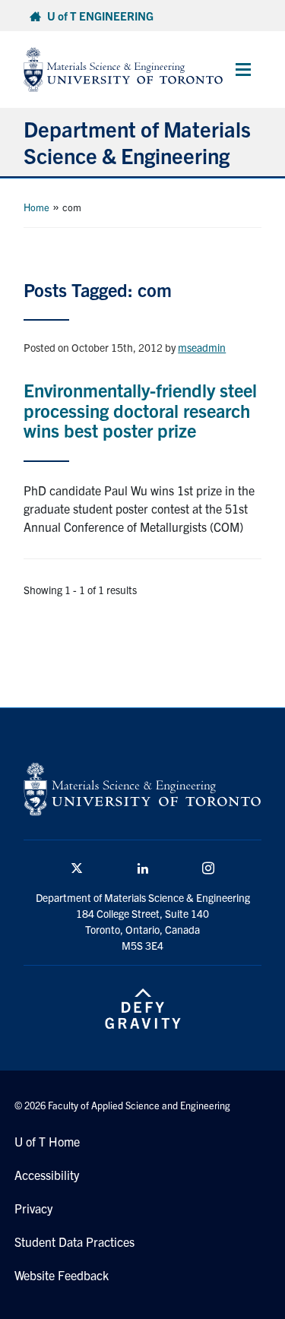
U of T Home (47, 1141)
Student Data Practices (74, 1241)
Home (36, 207)
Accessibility (46, 1174)
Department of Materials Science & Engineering (137, 142)
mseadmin (202, 347)
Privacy (33, 1208)
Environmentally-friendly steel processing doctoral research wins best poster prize (140, 409)
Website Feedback (61, 1275)
